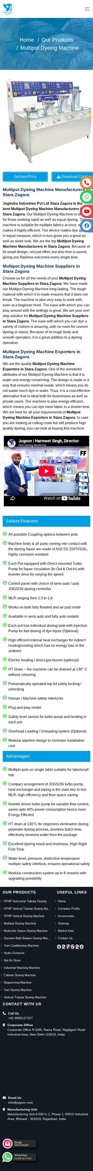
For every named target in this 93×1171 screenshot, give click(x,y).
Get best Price (25, 176)
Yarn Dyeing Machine (18, 989)
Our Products (57, 40)
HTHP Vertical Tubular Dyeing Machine (27, 908)
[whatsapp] (19, 1157)
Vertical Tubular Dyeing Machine (25, 997)
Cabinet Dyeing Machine (20, 975)
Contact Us (65, 938)
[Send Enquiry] (19, 1144)
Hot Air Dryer (12, 960)
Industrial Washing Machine (22, 967)
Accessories (66, 916)
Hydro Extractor (14, 953)
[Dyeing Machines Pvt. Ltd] (7, 9)
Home (27, 40)
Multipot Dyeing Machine (49, 48)
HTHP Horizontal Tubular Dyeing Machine (27, 901)
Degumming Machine (17, 982)
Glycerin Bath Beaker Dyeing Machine (27, 938)
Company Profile (69, 908)
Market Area (66, 930)
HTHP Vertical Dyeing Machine (24, 916)
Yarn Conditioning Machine (21, 945)
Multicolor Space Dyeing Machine (26, 930)
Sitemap (63, 923)
